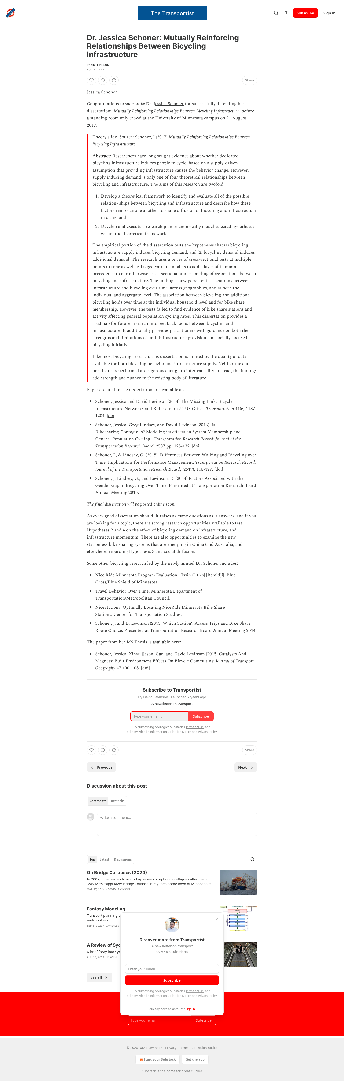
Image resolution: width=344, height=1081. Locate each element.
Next (242, 767)
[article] (172, 884)
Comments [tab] (98, 801)
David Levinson (98, 64)
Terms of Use (195, 991)
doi (111, 415)
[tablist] (107, 801)
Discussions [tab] (123, 859)
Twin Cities (192, 575)
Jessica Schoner (169, 103)
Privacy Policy (207, 995)
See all (96, 977)
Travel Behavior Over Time (122, 591)
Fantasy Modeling (106, 909)
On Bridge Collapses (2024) (117, 872)
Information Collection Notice (170, 995)
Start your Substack (160, 1059)
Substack (149, 1071)
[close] (217, 919)
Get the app (195, 1059)
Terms (184, 1047)
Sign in (329, 13)
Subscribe (305, 13)
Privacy (170, 1047)
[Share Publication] (286, 13)
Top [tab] (92, 859)
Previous (104, 767)
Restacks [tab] (117, 801)
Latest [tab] (104, 859)
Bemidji (215, 575)
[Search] (276, 13)
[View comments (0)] (102, 80)
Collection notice (204, 1047)
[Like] (91, 80)
